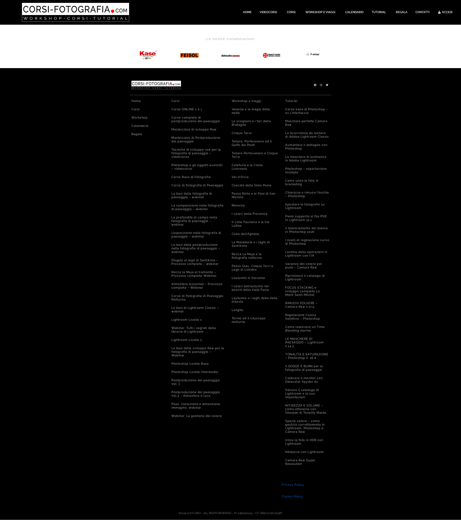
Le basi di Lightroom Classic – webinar (195, 309)
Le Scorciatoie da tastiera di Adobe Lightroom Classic (307, 134)
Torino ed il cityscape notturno (249, 320)
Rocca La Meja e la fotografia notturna (247, 255)
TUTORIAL (379, 12)
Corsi (135, 109)
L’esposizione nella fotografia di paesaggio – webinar (196, 234)
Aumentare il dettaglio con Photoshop (306, 146)
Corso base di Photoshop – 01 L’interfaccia (306, 111)
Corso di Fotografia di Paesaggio (197, 185)
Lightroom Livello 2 (186, 340)
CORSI (291, 12)
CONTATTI (422, 12)
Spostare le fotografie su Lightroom (305, 206)
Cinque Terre (242, 133)
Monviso (238, 205)
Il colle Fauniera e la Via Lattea (251, 223)
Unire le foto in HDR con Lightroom (304, 441)
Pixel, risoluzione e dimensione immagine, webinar (195, 405)
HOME (247, 12)
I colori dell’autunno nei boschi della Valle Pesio (250, 288)
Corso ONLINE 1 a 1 (186, 109)
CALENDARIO (354, 12)
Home (136, 101)
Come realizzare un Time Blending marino (305, 328)
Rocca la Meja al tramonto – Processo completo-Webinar (194, 273)
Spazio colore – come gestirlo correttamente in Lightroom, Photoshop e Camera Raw (305, 426)
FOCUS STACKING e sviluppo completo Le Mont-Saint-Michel (302, 291)
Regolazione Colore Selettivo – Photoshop (302, 316)
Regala (136, 134)
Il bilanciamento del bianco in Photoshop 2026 (306, 230)
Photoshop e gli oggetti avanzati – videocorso (197, 166)
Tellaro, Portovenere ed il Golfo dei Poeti (252, 143)
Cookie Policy (292, 496)
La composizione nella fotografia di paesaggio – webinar (197, 207)
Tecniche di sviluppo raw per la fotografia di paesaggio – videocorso (196, 153)
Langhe (237, 310)
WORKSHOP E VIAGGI (320, 12)
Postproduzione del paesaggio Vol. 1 (195, 382)
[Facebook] (315, 85)
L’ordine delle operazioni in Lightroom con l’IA (306, 253)
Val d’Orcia (240, 177)
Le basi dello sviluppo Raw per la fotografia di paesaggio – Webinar (197, 351)
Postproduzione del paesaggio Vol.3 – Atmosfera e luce (195, 393)
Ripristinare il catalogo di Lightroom (305, 277)
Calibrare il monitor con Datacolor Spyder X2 (304, 379)
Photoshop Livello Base (190, 363)
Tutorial (291, 101)
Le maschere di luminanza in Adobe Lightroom (305, 158)
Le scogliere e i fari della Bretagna (251, 122)
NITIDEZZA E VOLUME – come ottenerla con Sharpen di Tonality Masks (305, 409)
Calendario (140, 126)
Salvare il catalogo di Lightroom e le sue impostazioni (302, 393)
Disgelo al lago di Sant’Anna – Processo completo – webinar (195, 262)
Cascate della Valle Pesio (252, 185)
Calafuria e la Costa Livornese (247, 166)
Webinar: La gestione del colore (196, 416)
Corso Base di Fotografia (191, 177)
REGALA (401, 12)
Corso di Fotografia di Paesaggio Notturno (197, 297)
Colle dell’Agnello (245, 234)
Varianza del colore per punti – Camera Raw (303, 265)
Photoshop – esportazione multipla (306, 170)
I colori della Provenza (250, 213)
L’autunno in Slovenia (248, 278)
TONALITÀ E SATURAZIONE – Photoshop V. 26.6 (306, 356)
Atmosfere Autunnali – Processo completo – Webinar (197, 285)
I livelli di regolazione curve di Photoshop (307, 241)
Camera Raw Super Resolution (300, 462)
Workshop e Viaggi (246, 101)
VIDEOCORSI (268, 12)
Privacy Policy (293, 484)
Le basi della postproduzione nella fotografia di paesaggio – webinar (195, 248)
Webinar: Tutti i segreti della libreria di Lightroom (193, 329)
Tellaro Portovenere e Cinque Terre (255, 155)
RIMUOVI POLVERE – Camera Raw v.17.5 (301, 304)
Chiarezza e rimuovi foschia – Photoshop (307, 194)
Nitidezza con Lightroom (304, 452)
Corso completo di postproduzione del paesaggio (195, 119)
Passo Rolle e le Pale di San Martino (254, 195)
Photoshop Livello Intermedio (194, 372)
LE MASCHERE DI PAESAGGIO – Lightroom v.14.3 (304, 342)
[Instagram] (321, 85)
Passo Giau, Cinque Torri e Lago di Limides (252, 267)
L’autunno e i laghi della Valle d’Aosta (255, 299)
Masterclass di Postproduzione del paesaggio (195, 139)
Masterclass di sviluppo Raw (194, 129)
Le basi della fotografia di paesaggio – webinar (191, 195)
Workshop (139, 117)
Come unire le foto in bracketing (302, 182)
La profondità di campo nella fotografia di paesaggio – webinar (194, 221)
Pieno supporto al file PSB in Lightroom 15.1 (306, 218)
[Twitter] (327, 85)
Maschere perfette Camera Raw (306, 122)
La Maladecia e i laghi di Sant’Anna (251, 244)
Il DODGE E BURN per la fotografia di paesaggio (304, 368)
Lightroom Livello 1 (186, 319)
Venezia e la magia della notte (251, 111)
